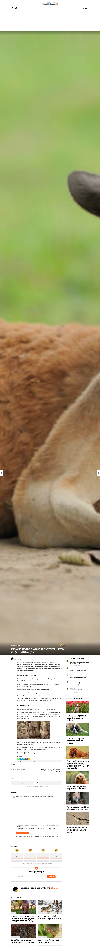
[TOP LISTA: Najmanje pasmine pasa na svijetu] (77, 707)
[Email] (24, 759)
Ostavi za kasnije (25, 761)
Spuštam (50, 783)
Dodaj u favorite (40, 761)
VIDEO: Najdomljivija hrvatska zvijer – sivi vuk (49, 917)
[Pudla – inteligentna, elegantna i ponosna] (77, 777)
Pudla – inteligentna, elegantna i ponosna (76, 787)
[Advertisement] (50, 20)
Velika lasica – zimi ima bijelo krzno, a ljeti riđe (77, 808)
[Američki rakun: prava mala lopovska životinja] (23, 931)
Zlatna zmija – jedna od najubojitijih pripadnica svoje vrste (79, 690)
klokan (14, 764)
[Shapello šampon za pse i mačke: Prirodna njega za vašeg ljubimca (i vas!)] (23, 907)
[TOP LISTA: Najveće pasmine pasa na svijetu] (77, 729)
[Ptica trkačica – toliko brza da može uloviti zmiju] (77, 818)
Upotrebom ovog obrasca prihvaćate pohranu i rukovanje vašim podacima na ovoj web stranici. (36, 829)
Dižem (22, 783)
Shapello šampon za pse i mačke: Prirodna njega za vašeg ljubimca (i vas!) (23, 918)
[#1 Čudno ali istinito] (1, 473)
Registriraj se (63, 8)
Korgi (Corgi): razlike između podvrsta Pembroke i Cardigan (79, 662)
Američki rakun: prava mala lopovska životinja (22, 941)
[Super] (61, 645)
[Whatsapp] (18, 759)
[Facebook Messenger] (21, 759)
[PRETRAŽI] (88, 9)
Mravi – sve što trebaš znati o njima (48, 941)
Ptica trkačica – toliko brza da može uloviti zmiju (76, 829)
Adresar (50, 8)
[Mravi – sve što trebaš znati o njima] (50, 931)
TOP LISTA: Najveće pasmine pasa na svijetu (75, 740)
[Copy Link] (29, 759)
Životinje (43, 8)
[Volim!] (64, 645)
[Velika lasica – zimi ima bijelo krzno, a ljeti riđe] (77, 798)
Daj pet (56, 8)
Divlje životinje (42, 913)
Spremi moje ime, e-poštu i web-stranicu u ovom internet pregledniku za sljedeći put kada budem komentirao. (38, 826)
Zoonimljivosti (34, 8)
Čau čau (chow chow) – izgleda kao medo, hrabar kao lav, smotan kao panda (77, 764)
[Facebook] (26, 759)
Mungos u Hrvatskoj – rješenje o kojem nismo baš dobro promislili (79, 683)
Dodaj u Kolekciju (55, 761)
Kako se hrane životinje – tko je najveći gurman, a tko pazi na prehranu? (79, 669)
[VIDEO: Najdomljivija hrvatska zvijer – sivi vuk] (50, 907)
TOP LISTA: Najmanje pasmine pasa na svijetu (76, 718)
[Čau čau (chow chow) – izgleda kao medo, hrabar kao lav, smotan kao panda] (77, 752)
